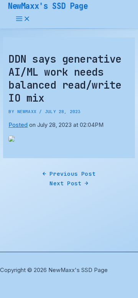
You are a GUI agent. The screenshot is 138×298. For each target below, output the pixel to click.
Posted (18, 124)
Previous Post (69, 173)
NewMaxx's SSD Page (48, 6)
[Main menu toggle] (23, 19)
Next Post (68, 183)
